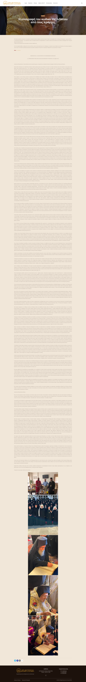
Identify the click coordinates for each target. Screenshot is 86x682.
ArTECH (70, 680)
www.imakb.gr (18, 50)
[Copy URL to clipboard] (22, 661)
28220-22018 (64, 672)
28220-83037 (64, 673)
